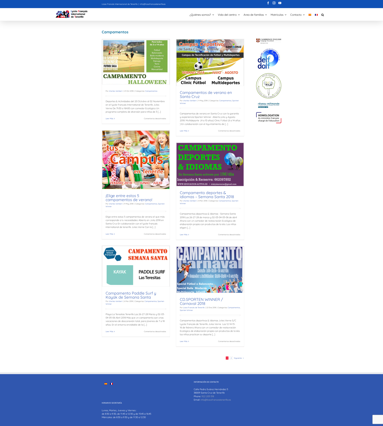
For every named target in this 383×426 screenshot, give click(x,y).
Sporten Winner (186, 310)
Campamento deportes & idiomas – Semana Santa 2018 (207, 194)
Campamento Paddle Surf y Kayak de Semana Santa (131, 295)
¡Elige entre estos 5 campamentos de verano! (129, 197)
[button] (322, 14)
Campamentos (151, 91)
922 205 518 (208, 396)
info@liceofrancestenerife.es (152, 4)
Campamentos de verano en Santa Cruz (206, 94)
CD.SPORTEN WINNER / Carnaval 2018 (201, 301)
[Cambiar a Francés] (316, 14)
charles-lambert (115, 91)
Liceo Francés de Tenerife (194, 307)
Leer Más (109, 118)
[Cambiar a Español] (106, 384)
